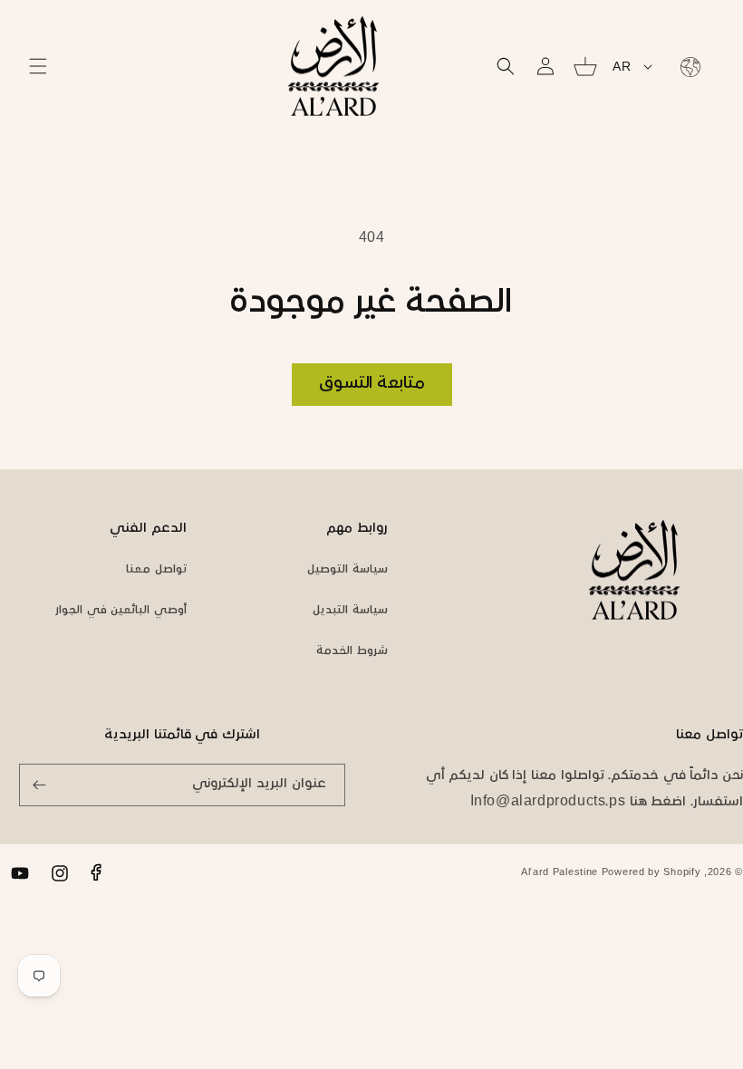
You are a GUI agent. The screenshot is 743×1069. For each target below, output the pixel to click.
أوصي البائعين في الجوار (121, 610)
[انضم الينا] (39, 785)
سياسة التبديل (350, 610)
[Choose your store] (687, 66)
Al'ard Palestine (559, 873)
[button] (38, 66)
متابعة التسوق (372, 384)
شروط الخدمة (352, 651)
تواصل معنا (156, 569)
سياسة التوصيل (347, 569)
